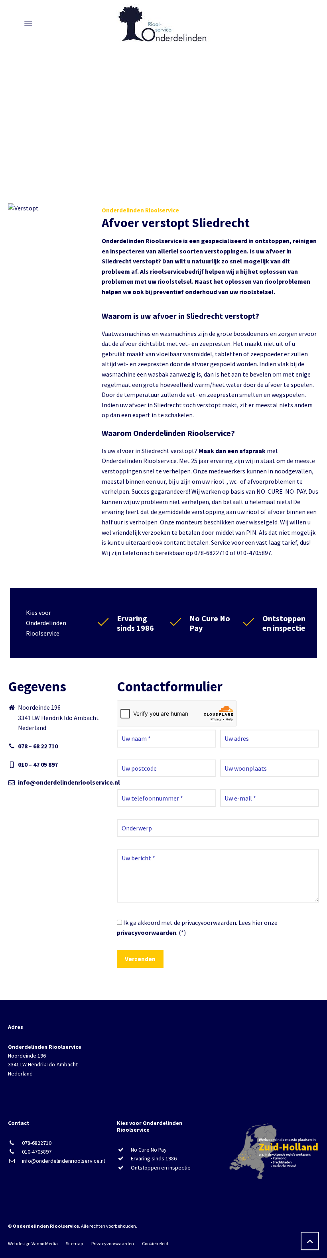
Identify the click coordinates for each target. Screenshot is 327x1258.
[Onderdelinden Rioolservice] (163, 24)
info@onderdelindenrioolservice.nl (69, 782)
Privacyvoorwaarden (112, 1243)
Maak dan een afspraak (232, 451)
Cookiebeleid (155, 1243)
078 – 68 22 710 (38, 746)
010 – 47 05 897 (38, 764)
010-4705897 (36, 1151)
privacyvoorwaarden (146, 932)
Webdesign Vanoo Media (33, 1243)
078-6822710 (36, 1142)
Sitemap (74, 1243)
